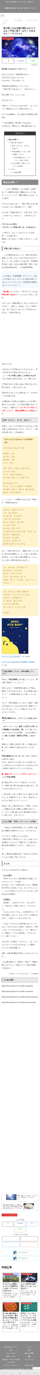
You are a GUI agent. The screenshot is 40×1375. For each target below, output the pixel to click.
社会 (10, 1350)
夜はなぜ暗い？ (14, 139)
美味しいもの (10, 1356)
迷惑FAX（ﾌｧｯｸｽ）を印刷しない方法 (10, 1361)
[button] (36, 714)
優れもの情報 (29, 1353)
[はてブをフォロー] (11, 1244)
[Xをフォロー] (29, 1238)
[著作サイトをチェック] (11, 1238)
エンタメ (29, 1347)
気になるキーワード (11, 1347)
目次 (17, 133)
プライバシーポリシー (10, 1365)
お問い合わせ (29, 1365)
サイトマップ (29, 1359)
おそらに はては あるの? (11, 656)
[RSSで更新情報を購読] (29, 1244)
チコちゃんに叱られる (10, 1215)
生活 (29, 1350)
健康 (29, 1356)
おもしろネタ (10, 1353)
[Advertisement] (20, 337)
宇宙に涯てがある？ (17, 142)
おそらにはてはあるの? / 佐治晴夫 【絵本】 (18, 662)
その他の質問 (16, 172)
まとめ (12, 169)
